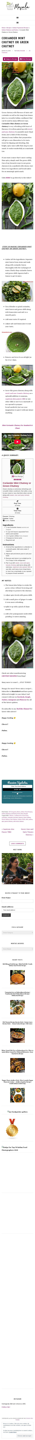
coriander (4, 817)
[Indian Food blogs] (12, 1139)
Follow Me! (6, 1407)
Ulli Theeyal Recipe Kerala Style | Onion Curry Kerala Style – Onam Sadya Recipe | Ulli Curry (17, 1023)
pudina (31, 819)
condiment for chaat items (21, 815)
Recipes (9, 28)
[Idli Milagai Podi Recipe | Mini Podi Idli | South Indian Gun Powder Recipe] (17, 984)
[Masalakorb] (17, 12)
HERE (8, 178)
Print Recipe (26, 59)
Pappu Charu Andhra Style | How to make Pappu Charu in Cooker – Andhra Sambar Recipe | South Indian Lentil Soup (17, 1082)
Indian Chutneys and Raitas (10, 30)
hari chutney (13, 819)
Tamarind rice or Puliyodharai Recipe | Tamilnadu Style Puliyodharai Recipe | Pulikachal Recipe (17, 994)
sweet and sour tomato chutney (17, 393)
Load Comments (17, 843)
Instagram (12, 700)
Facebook (20, 697)
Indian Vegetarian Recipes (21, 28)
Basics (18, 811)
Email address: (8, 907)
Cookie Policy (13, 1432)
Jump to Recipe (11, 59)
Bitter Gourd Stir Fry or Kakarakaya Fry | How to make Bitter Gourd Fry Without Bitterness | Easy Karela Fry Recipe (17, 1052)
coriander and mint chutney (15, 817)
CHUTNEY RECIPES (9, 676)
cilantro (11, 815)
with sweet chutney (18, 821)
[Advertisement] (17, 1174)
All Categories (12, 811)
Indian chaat (21, 819)
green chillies (27, 817)
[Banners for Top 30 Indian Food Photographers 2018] (17, 1150)
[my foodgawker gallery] (17, 1112)
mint (27, 819)
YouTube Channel (23, 709)
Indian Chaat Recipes (26, 811)
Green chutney (6, 819)
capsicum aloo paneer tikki (15, 399)
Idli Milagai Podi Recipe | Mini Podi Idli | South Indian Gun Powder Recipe (17, 965)
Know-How (20, 813)
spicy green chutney (7, 821)
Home (3, 28)
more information (16, 798)
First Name (6, 898)
